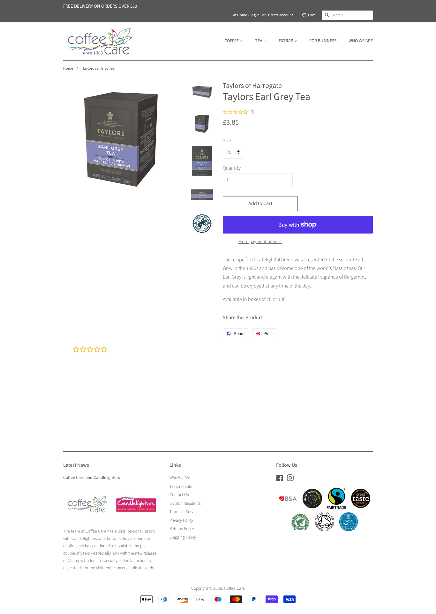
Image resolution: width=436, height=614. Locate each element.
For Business (322, 41)
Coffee (232, 41)
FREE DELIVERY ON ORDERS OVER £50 (100, 6)
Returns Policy (181, 529)
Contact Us (179, 495)
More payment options (260, 241)
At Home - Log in (246, 15)
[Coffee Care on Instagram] (290, 479)
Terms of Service (184, 512)
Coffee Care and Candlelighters (91, 477)
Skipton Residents (185, 503)
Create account (280, 15)
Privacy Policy (181, 520)
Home (68, 68)
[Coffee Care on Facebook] (279, 479)
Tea (259, 41)
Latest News (76, 465)
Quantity (232, 168)
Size (227, 140)
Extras (286, 41)
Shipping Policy (182, 537)
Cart (311, 15)
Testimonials (180, 486)
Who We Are (361, 41)
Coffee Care (234, 588)
